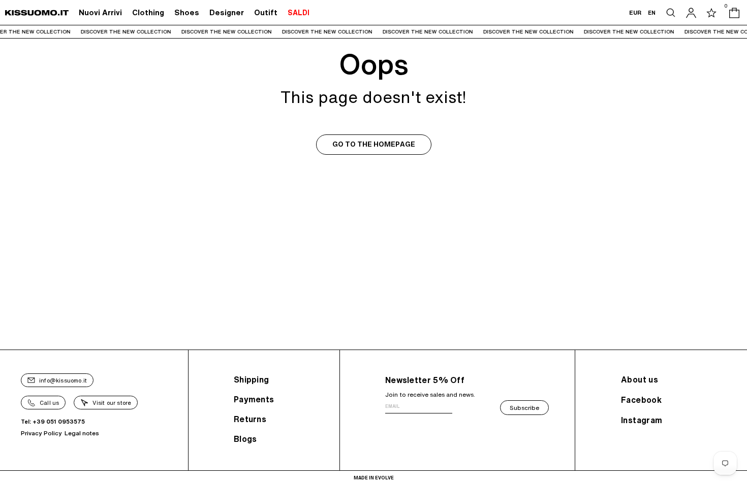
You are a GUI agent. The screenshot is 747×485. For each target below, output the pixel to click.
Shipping (251, 379)
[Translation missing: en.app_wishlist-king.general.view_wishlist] (711, 12)
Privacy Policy (41, 433)
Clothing (148, 12)
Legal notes (82, 433)
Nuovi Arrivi (100, 12)
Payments (254, 399)
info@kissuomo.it (63, 380)
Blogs (245, 439)
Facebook (641, 400)
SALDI (298, 12)
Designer (226, 12)
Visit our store (111, 402)
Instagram (642, 420)
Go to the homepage (373, 144)
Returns (250, 419)
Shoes (186, 12)
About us (639, 379)
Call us (49, 402)
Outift (265, 12)
